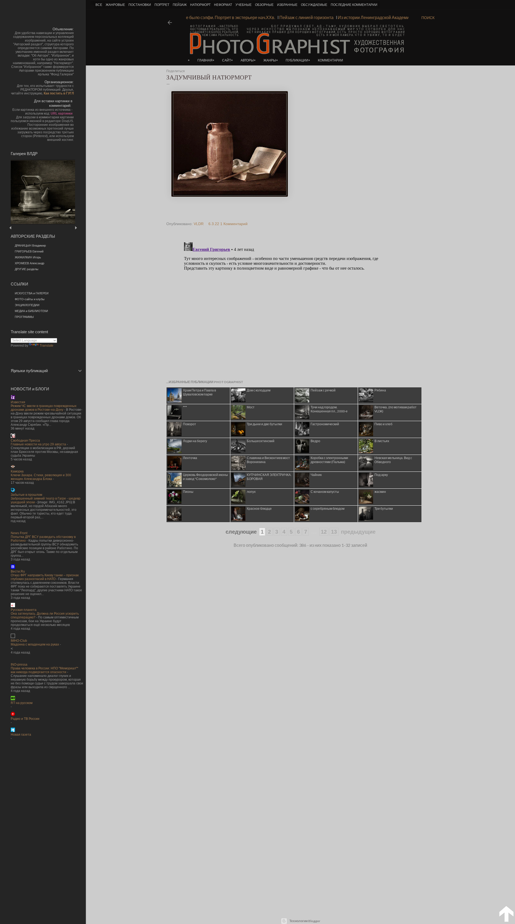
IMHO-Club (19, 641)
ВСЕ (98, 5)
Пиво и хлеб (383, 424)
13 (334, 532)
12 (324, 532)
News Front (19, 533)
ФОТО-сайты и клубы (30, 299)
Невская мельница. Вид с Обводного (393, 460)
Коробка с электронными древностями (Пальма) (329, 460)
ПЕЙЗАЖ (180, 5)
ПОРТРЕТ (161, 5)
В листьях (381, 441)
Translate (46, 345)
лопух (251, 492)
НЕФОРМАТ (223, 5)
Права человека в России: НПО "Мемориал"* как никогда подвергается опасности (44, 670)
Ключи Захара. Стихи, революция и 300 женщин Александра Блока (41, 477)
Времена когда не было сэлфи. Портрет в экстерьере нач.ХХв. (223, 17)
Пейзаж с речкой (323, 390)
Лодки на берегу (195, 441)
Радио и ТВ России (25, 719)
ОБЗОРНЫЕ (264, 5)
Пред (18, 227)
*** (185, 407)
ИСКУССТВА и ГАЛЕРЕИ (32, 293)
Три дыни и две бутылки (264, 424)
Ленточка (190, 458)
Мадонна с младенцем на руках (35, 644)
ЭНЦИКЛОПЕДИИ (27, 305)
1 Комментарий (234, 224)
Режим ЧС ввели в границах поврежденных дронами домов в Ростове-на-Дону (43, 408)
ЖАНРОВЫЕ (115, 5)
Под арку (381, 475)
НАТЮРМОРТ (200, 5)
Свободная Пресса (25, 440)
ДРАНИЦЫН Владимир (30, 245)
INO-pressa (19, 664)
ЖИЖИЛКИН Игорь (28, 257)
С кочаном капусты (325, 492)
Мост (251, 407)
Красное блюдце (259, 509)
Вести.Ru (18, 571)
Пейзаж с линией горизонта (315, 17)
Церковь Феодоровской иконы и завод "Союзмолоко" (205, 477)
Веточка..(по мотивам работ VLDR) (395, 409)
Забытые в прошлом (26, 495)
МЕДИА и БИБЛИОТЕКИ (31, 311)
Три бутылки (383, 509)
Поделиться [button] (175, 71)
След (75, 227)
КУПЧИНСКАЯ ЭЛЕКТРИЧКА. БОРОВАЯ (269, 477)
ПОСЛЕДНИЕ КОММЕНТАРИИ (354, 5)
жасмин (380, 492)
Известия (18, 402)
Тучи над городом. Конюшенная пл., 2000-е (329, 409)
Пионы (188, 492)
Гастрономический (325, 424)
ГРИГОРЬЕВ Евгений (29, 251)
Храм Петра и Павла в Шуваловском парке (199, 392)
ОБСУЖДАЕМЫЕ (314, 5)
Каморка (17, 471)
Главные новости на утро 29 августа (38, 444)
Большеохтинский (260, 441)
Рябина (380, 390)
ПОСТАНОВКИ (139, 5)
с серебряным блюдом (327, 509)
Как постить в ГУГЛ (59, 93)
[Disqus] (290, 307)
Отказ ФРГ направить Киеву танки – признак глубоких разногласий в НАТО (45, 577)
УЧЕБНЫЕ (244, 5)
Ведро (315, 441)
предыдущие (358, 532)
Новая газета (21, 734)
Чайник (316, 475)
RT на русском (21, 703)
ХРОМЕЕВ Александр (29, 263)
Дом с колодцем (258, 390)
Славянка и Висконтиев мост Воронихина (268, 460)
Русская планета (23, 610)
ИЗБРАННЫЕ (287, 5)
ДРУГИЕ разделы (26, 269)
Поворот (189, 424)
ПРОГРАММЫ (24, 316)
